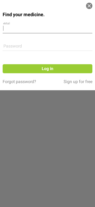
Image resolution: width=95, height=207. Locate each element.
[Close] (89, 6)
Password (12, 46)
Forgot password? (19, 81)
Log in (47, 68)
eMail (6, 23)
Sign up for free (78, 81)
